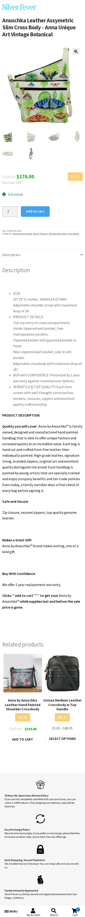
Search (54, 915)
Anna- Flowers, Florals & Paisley (49, 233)
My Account (33, 915)
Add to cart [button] (22, 739)
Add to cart (35, 211)
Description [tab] (11, 254)
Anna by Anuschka (22, 233)
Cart (75, 912)
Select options (62, 738)
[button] (76, 51)
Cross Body (73, 233)
